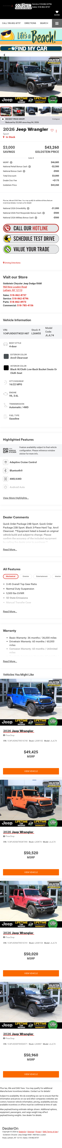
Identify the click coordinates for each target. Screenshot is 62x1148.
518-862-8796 (20, 298)
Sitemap (31, 1132)
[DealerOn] (10, 1128)
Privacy (38, 1132)
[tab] (10, 576)
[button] (11, 23)
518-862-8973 (18, 301)
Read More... (10, 549)
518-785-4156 (25, 305)
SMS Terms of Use (50, 1132)
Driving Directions (12, 263)
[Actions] (56, 131)
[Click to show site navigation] (57, 23)
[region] (31, 190)
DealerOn (22, 1132)
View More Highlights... (16, 497)
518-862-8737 (44, 7)
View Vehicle (31, 771)
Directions (30, 23)
